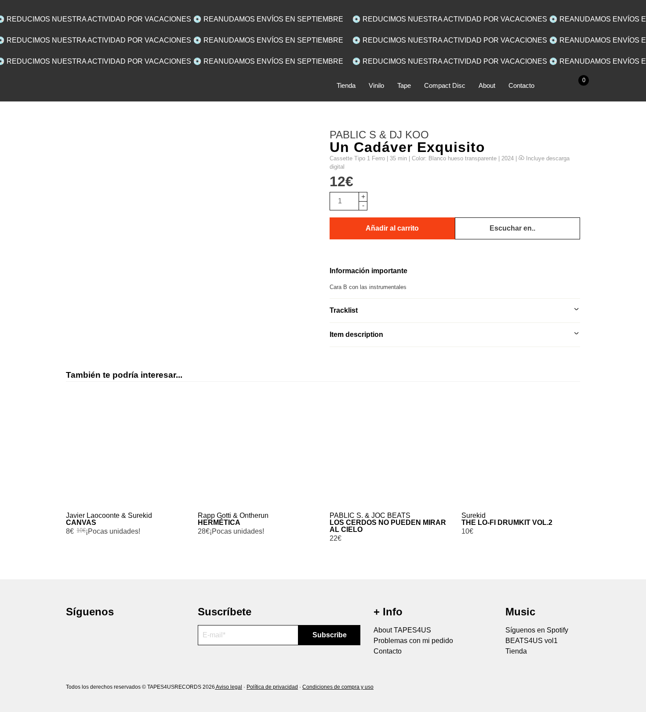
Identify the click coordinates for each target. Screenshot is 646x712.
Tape (404, 85)
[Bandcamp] (104, 634)
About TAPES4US (402, 630)
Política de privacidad (272, 687)
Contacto (521, 85)
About (487, 85)
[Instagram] (73, 634)
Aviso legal (228, 687)
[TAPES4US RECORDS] (106, 89)
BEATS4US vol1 (531, 640)
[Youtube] (89, 634)
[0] (574, 85)
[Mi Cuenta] (554, 85)
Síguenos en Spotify (536, 630)
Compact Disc (444, 85)
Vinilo (376, 85)
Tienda (346, 85)
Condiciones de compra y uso (338, 687)
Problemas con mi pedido (413, 640)
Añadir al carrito (392, 228)
